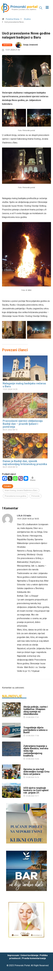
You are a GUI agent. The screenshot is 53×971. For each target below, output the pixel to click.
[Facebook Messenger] (26, 478)
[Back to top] (46, 947)
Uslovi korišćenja (29, 955)
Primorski (35, 496)
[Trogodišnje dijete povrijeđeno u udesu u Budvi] (11, 730)
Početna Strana (12, 19)
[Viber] (20, 478)
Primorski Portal (22, 965)
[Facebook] (4, 478)
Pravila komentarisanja (34, 958)
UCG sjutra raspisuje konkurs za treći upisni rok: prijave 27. (35, 790)
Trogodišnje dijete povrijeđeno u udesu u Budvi (35, 730)
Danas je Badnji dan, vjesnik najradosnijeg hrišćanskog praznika (25, 463)
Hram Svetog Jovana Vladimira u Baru (21, 490)
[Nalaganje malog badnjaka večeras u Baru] (25, 368)
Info (25, 743)
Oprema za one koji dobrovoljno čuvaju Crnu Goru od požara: (36, 771)
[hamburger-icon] (47, 7)
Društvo (27, 19)
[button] (40, 7)
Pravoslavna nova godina (15, 496)
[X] (10, 478)
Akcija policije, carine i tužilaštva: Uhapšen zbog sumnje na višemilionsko (35, 710)
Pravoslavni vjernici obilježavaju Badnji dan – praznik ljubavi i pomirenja (23, 423)
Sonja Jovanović (30, 45)
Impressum (13, 955)
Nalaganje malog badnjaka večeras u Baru (24, 385)
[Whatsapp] (15, 478)
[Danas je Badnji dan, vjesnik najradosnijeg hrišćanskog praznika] (25, 446)
